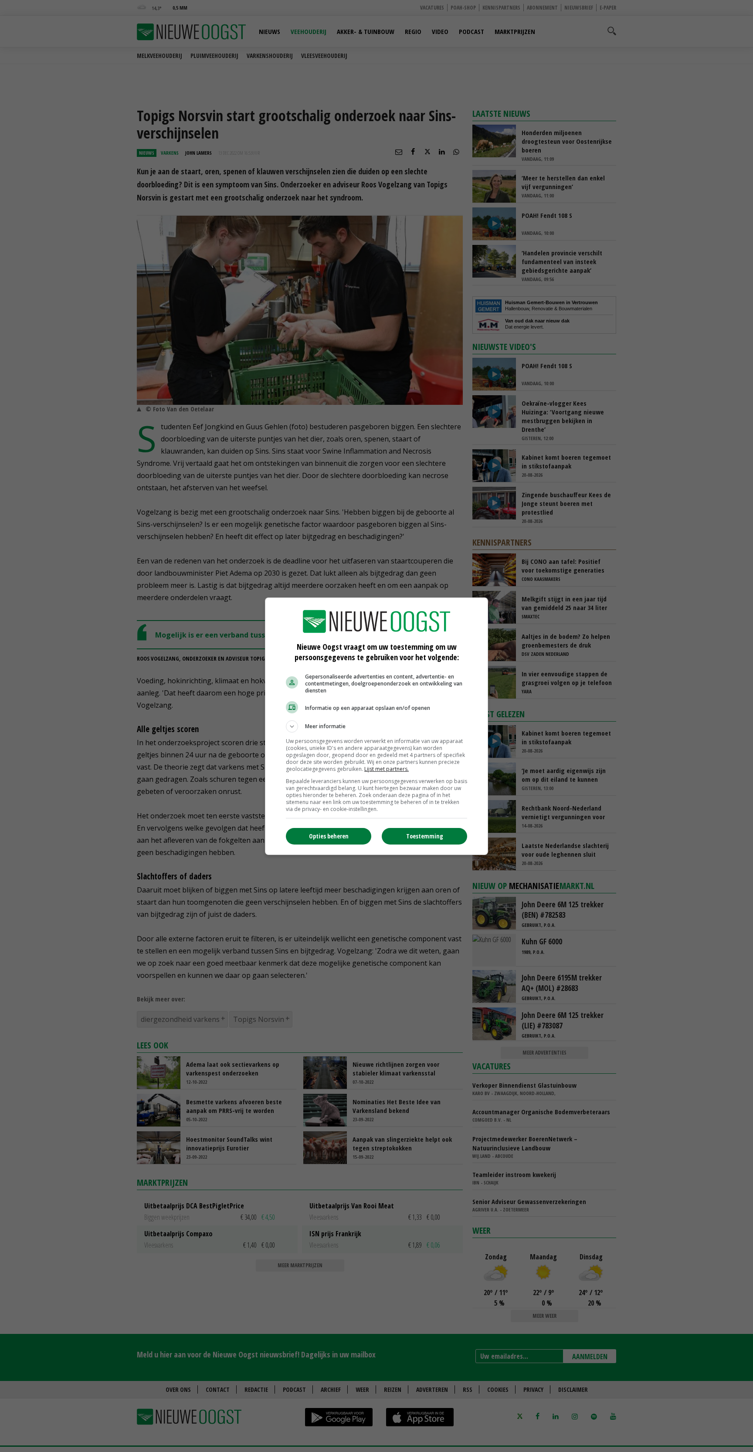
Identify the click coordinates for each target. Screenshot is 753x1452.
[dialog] (376, 726)
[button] (376, 726)
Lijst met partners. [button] (386, 769)
